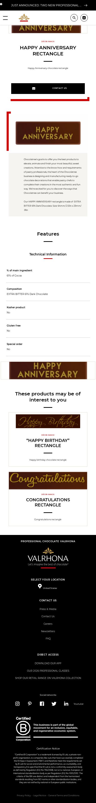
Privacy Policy (24, 795)
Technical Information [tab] (48, 254)
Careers (48, 623)
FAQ (48, 638)
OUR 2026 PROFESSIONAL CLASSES (48, 670)
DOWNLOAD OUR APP (48, 663)
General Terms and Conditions (63, 795)
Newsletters (48, 631)
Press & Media (48, 609)
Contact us (59, 88)
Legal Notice (39, 795)
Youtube (78, 704)
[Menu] (5, 17)
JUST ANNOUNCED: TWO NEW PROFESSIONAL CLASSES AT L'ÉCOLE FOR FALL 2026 (46, 5)
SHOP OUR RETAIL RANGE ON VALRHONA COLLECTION (48, 678)
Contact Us (48, 616)
